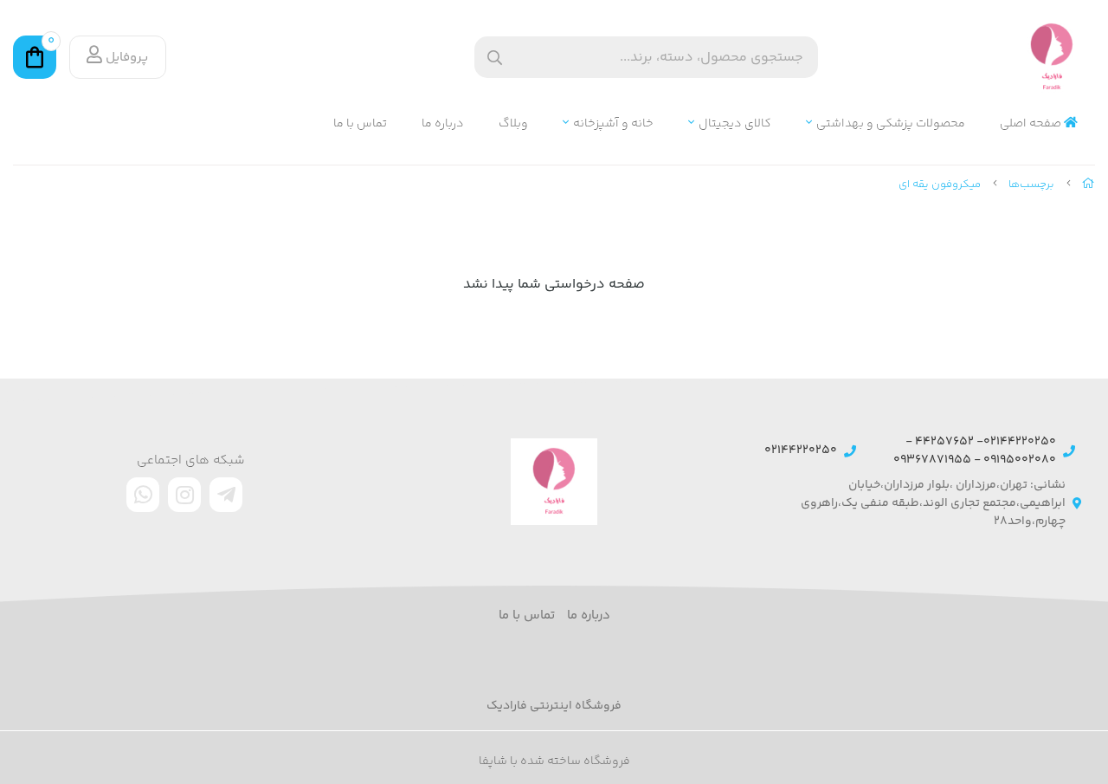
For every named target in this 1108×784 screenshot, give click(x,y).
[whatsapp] (142, 494)
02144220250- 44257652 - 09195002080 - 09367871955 (974, 451)
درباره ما (443, 124)
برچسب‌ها (1031, 184)
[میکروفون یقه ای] (554, 481)
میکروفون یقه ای (940, 184)
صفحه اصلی (1032, 124)
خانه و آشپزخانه (613, 124)
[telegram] (225, 494)
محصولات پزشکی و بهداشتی (890, 124)
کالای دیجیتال (735, 124)
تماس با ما (360, 124)
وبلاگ (513, 124)
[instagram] (184, 494)
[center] (495, 58)
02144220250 (800, 451)
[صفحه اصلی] (1088, 184)
